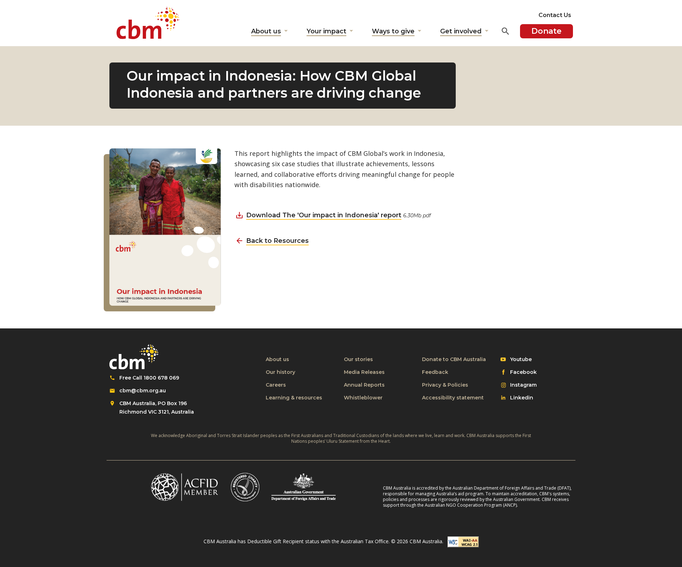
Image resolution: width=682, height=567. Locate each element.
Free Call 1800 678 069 (149, 378)
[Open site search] (505, 31)
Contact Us (554, 15)
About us (277, 359)
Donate (546, 31)
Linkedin (521, 398)
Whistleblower (363, 397)
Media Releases (364, 372)
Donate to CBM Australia (454, 359)
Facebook (523, 372)
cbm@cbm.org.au (142, 390)
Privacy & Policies (445, 385)
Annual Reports (364, 385)
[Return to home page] (148, 23)
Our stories (358, 359)
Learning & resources (294, 397)
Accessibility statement (453, 397)
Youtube (521, 360)
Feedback (435, 372)
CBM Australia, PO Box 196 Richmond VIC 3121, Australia (156, 407)
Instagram (523, 385)
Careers (276, 385)
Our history (280, 372)
